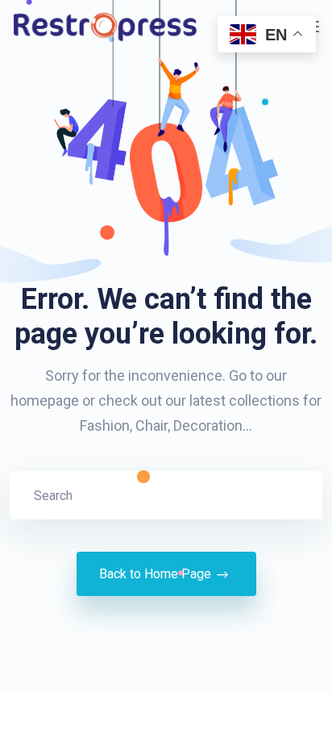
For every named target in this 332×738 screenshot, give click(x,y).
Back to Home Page (155, 574)
